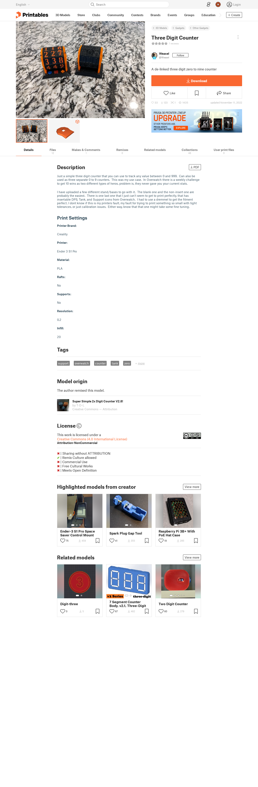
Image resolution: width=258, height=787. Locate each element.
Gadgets (179, 27)
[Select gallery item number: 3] (80, 525)
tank (115, 363)
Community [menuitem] (115, 15)
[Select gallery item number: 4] (83, 525)
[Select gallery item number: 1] (72, 525)
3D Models (161, 27)
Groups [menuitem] (189, 15)
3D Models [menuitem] (62, 15)
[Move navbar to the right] (220, 15)
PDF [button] (196, 167)
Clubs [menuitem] (96, 15)
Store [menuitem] (81, 15)
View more (192, 487)
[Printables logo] (32, 15)
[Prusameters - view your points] (218, 4)
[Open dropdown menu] (238, 37)
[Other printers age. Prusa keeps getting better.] (196, 121)
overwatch (82, 363)
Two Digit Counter (173, 604)
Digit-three (69, 604)
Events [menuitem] (172, 15)
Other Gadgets (200, 27)
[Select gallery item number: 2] (77, 525)
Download (199, 81)
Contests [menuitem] (137, 15)
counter (100, 363)
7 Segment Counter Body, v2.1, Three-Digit (127, 604)
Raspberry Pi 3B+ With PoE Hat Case (177, 533)
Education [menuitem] (208, 15)
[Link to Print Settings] (90, 218)
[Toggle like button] (62, 540)
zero (127, 363)
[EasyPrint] (209, 4)
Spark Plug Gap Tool (125, 533)
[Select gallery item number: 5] (86, 525)
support (63, 363)
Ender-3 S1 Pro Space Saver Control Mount (77, 533)
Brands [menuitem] (155, 15)
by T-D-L (78, 405)
